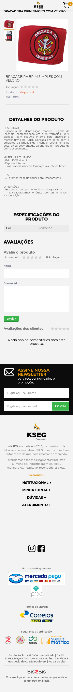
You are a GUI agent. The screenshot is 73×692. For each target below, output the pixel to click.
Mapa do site (57, 661)
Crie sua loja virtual (18, 677)
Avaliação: (12, 87)
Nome (7, 266)
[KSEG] (38, 5)
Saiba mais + (36, 475)
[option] (9, 24)
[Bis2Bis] (8, 643)
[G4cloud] (20, 643)
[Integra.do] (33, 643)
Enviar (11, 319)
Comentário (11, 283)
